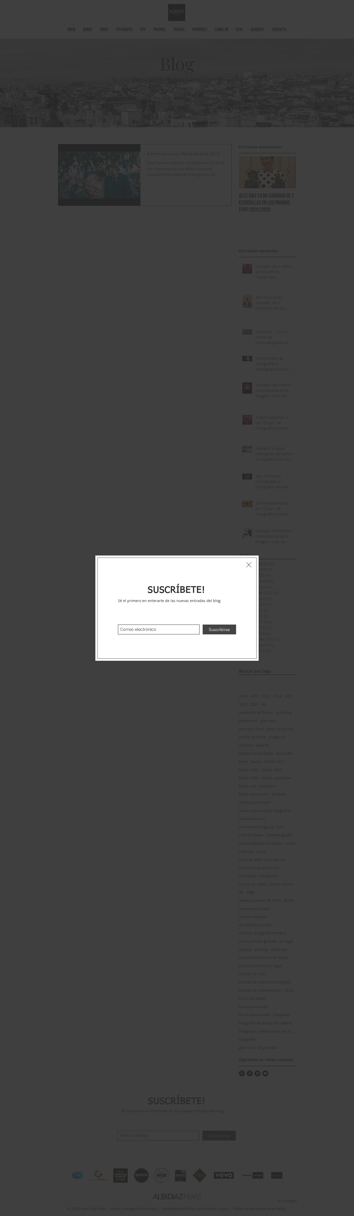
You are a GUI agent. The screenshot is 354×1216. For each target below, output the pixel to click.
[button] (248, 564)
